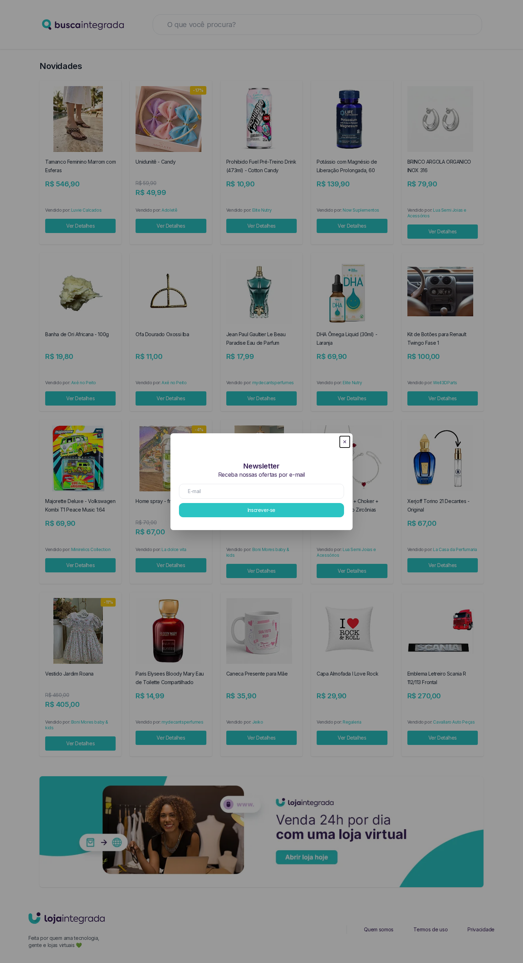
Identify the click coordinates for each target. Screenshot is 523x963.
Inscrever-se (261, 510)
